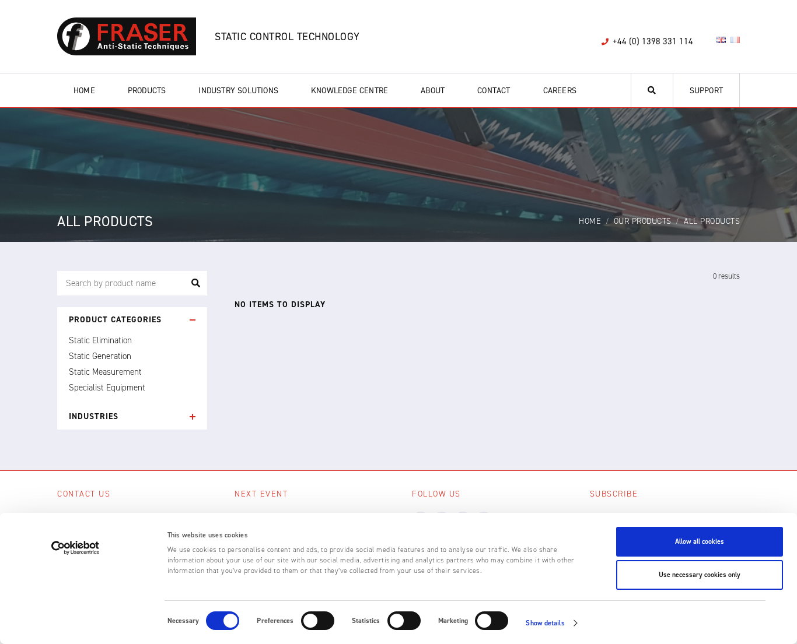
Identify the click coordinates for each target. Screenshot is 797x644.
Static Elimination (100, 340)
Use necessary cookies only (699, 574)
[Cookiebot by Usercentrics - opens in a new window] (76, 548)
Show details (545, 623)
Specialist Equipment (107, 387)
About (433, 90)
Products (147, 90)
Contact (493, 90)
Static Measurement (105, 372)
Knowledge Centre (349, 90)
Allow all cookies (699, 541)
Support (706, 90)
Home (84, 90)
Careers (559, 90)
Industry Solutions (238, 90)
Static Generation (100, 356)
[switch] (317, 620)
